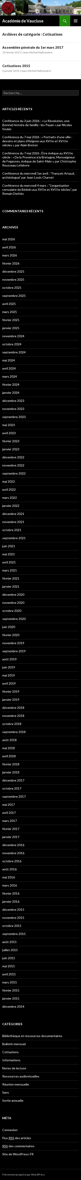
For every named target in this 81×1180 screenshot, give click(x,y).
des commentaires (18, 1146)
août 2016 (9, 869)
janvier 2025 (10, 328)
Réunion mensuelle (15, 1084)
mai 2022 (8, 481)
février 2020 (10, 635)
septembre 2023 (14, 417)
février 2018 (10, 764)
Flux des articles (16, 1138)
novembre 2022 (13, 465)
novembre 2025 (13, 279)
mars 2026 (9, 255)
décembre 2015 (13, 909)
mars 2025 (9, 312)
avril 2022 (9, 489)
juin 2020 (8, 627)
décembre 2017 (13, 780)
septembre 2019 (14, 651)
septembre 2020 (14, 619)
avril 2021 (9, 562)
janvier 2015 (10, 998)
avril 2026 (9, 247)
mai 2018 (8, 748)
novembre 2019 (13, 643)
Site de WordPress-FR (18, 1154)
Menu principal (75, 20)
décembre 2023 (13, 401)
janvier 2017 (10, 837)
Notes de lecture (14, 1068)
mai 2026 (8, 239)
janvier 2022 (10, 506)
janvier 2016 (10, 901)
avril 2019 (9, 683)
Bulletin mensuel (14, 1044)
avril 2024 (9, 368)
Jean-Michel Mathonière (37, 52)
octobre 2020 (11, 611)
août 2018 (9, 740)
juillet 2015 (10, 950)
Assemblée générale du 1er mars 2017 (32, 47)
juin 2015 (8, 958)
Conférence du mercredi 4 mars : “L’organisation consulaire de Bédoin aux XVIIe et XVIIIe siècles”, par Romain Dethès (39, 189)
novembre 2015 (13, 917)
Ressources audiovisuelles (20, 1076)
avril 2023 (9, 433)
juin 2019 (8, 667)
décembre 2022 (13, 457)
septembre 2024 (14, 352)
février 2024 (10, 384)
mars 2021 (9, 570)
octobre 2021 (11, 530)
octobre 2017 (11, 788)
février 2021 (10, 578)
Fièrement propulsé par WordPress (23, 1174)
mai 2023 (8, 425)
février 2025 (10, 320)
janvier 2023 (10, 449)
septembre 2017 (14, 796)
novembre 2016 (13, 853)
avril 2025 (9, 304)
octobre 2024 (11, 344)
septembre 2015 (14, 934)
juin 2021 (8, 546)
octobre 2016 (11, 861)
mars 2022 (9, 497)
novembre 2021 (13, 522)
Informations (11, 1060)
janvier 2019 (10, 699)
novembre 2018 (13, 716)
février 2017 (10, 829)
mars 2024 (9, 376)
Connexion (10, 1130)
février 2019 (10, 691)
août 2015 (9, 942)
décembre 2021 (13, 514)
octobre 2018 (11, 724)
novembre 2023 (13, 409)
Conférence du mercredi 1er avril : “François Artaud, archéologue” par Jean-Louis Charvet (38, 175)
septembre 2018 (14, 732)
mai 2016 (8, 877)
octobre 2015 (11, 926)
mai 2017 (8, 804)
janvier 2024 (10, 392)
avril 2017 (9, 812)
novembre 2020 (13, 602)
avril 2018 (9, 756)
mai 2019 (8, 675)
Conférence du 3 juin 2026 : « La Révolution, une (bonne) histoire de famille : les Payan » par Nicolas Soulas (37, 125)
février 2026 (10, 263)
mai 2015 (8, 966)
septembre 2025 (14, 296)
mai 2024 (8, 360)
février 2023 (10, 441)
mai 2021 (8, 554)
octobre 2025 (11, 287)
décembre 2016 (13, 845)
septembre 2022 (14, 473)
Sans (5, 1092)
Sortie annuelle (12, 1100)
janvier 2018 (10, 772)
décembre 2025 (13, 271)
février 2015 (10, 990)
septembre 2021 (14, 538)
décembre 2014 (13, 1006)
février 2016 (10, 893)
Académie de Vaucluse (22, 20)
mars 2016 (9, 885)
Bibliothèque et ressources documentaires (32, 1036)
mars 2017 (9, 821)
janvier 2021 (10, 586)
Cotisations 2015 (16, 66)
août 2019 (9, 659)
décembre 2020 (13, 594)
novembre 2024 (13, 336)
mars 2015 (9, 982)
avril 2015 (9, 974)
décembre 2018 (13, 707)
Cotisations (10, 1052)
